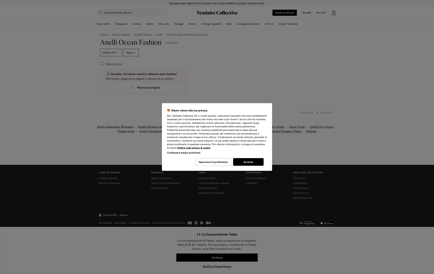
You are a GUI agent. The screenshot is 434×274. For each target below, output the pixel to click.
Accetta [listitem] (248, 162)
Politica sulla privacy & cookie (193, 148)
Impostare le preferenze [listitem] (213, 162)
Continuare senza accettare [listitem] (183, 152)
